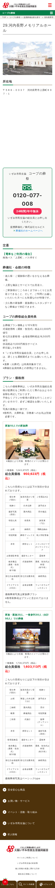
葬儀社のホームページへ (29, 230)
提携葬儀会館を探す (32, 17)
